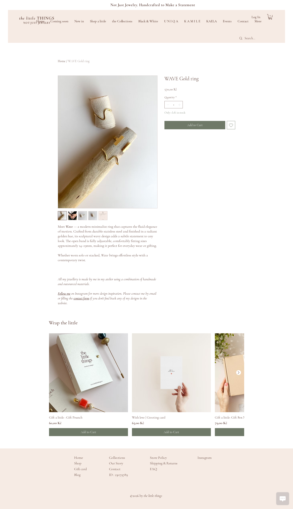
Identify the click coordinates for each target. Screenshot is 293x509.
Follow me (64, 293)
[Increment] (179, 104)
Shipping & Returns (163, 463)
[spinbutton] (173, 104)
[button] (270, 17)
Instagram (205, 457)
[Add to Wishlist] (231, 125)
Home (61, 61)
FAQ (153, 469)
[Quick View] (88, 372)
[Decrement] (167, 104)
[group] (146, 384)
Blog (77, 475)
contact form (81, 298)
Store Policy (158, 457)
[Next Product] (238, 372)
